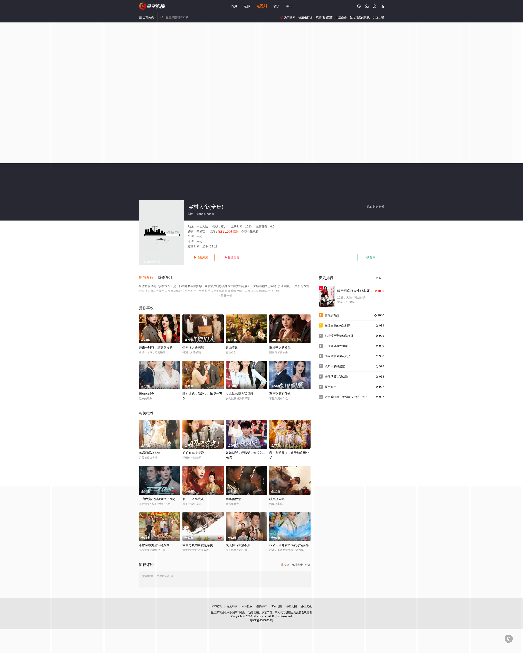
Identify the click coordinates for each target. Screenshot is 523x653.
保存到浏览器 (375, 206)
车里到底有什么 (280, 393)
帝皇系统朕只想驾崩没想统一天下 (346, 397)
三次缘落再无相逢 (336, 346)
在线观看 (201, 257)
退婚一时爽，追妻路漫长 (156, 347)
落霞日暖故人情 (149, 453)
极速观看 (232, 257)
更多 (379, 278)
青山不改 (232, 347)
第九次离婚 (332, 315)
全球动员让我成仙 (336, 376)
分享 (370, 257)
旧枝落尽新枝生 (280, 347)
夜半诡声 (330, 386)
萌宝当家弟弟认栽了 (338, 356)
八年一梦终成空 (335, 366)
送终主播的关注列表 (338, 325)
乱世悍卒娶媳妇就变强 (339, 335)
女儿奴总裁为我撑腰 (239, 393)
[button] (148, 277)
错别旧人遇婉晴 (193, 347)
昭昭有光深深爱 (193, 453)
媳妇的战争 (146, 393)
